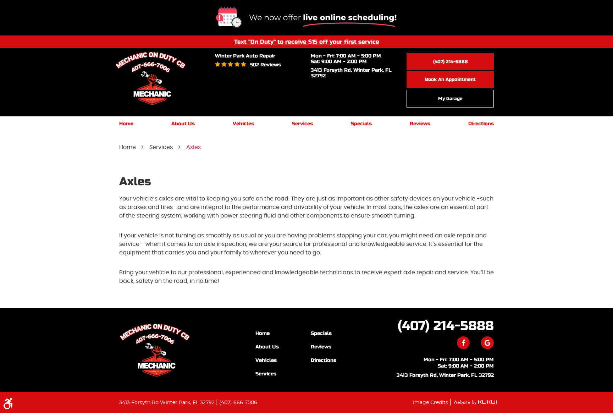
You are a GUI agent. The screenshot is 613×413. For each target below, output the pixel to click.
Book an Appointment (450, 79)
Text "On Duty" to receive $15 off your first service (306, 41)
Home (126, 124)
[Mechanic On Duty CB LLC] (154, 350)
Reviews (420, 124)
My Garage (450, 98)
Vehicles (243, 124)
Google (487, 342)
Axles (193, 147)
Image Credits (431, 402)
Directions (481, 124)
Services (302, 124)
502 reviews (265, 65)
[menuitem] (126, 124)
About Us (183, 124)
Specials (361, 124)
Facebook (463, 342)
